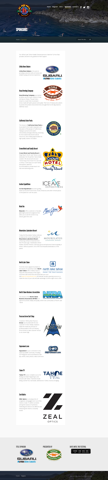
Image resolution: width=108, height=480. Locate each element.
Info (60, 7)
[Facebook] (81, 8)
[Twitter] (84, 8)
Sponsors (68, 7)
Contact (75, 7)
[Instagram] (88, 8)
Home (49, 7)
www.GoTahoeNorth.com (29, 276)
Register (55, 7)
